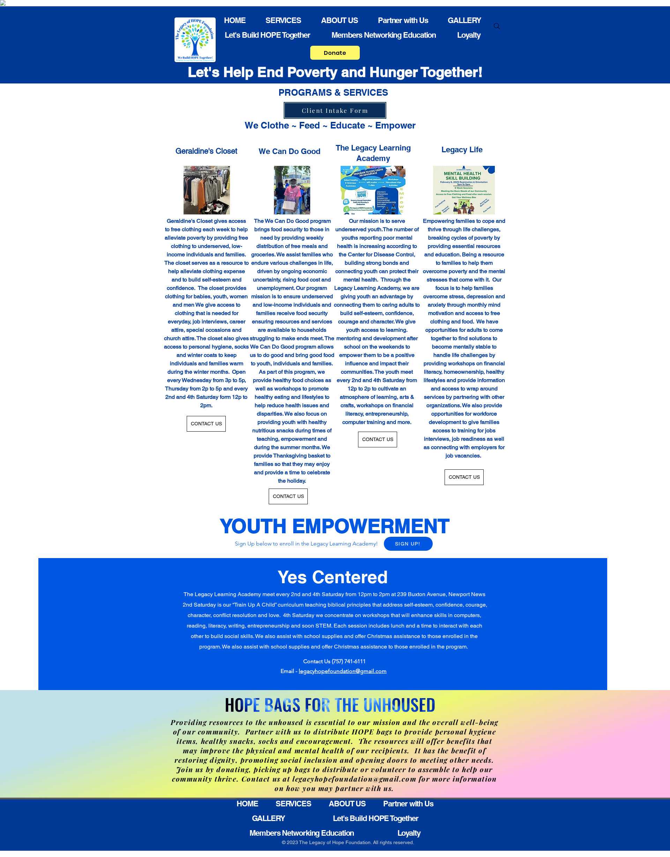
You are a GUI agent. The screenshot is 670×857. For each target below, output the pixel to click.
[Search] (497, 26)
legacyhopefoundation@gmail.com (343, 671)
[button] (408, 544)
